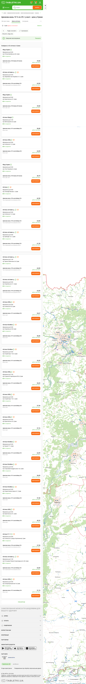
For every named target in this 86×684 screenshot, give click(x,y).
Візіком (83, 683)
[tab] (16, 21)
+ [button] (45, 6)
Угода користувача (6, 668)
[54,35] (68, 341)
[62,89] (65, 340)
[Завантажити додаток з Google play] (7, 648)
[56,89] (60, 344)
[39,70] (74, 457)
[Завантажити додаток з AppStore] (19, 648)
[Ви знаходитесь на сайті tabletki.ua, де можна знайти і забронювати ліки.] (11, 2)
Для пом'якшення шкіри (27, 13)
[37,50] (61, 340)
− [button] (45, 8)
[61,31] (82, 424)
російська (15, 664)
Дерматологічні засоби (13, 13)
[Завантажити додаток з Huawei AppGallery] (31, 648)
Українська (5, 664)
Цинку (37, 13)
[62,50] (80, 355)
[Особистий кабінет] (40, 2)
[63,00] (60, 364)
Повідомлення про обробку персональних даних (27, 668)
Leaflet (70, 683)
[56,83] (58, 334)
